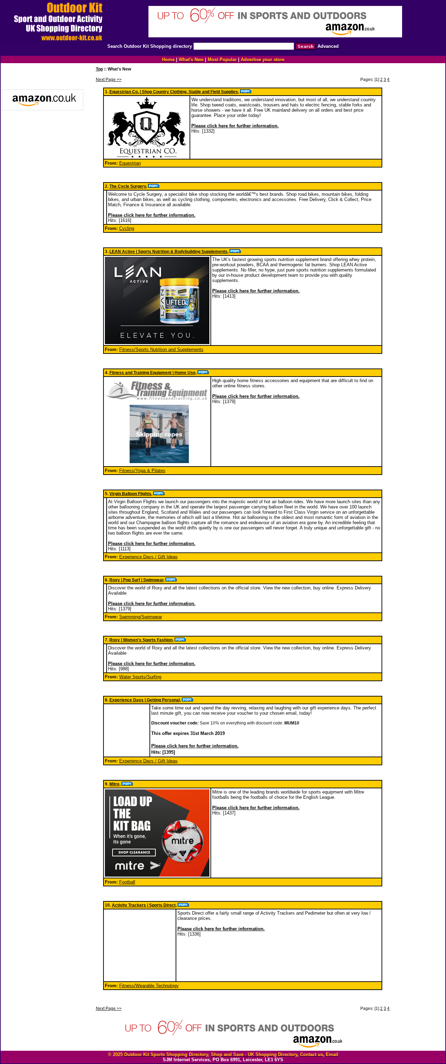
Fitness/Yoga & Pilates (142, 470)
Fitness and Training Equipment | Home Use (152, 372)
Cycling (126, 228)
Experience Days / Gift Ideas (148, 556)
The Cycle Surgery (127, 186)
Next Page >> (109, 79)
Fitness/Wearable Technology (149, 985)
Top (99, 69)
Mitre (114, 784)
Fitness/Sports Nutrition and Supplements (161, 349)
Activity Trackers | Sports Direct (144, 905)
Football (127, 882)
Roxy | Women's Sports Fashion (140, 640)
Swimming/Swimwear (140, 616)
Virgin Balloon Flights (130, 493)
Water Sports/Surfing (140, 676)
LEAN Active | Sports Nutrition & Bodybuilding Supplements (168, 251)
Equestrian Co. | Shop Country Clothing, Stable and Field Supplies (173, 91)
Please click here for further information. (235, 125)
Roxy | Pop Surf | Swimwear (136, 580)
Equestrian (130, 163)
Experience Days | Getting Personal (144, 700)
